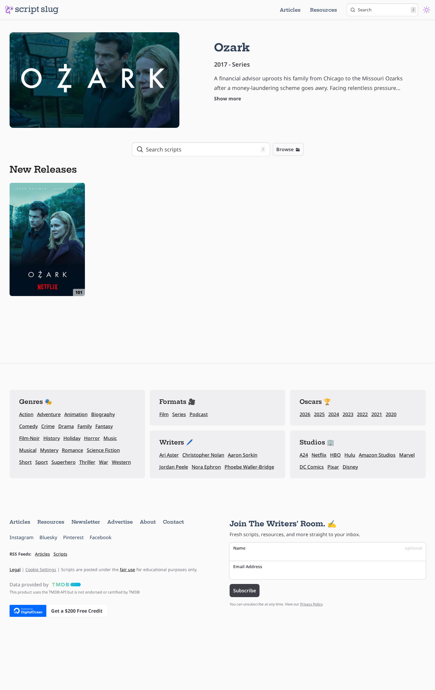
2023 (348, 414)
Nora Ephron (206, 467)
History (51, 438)
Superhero (63, 462)
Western (121, 462)
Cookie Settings (40, 569)
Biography (103, 414)
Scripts (60, 554)
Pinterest (73, 537)
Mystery (49, 450)
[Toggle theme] (426, 9)
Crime (48, 426)
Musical (27, 450)
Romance (72, 450)
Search (386, 10)
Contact (173, 522)
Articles (290, 10)
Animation (76, 414)
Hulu (349, 455)
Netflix (319, 455)
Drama (66, 426)
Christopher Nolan (203, 455)
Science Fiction (103, 450)
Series (179, 414)
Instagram (21, 537)
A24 (304, 455)
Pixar (333, 467)
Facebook (101, 537)
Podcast (199, 414)
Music (110, 438)
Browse (285, 149)
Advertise (120, 522)
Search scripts (205, 149)
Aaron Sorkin (242, 455)
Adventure (49, 414)
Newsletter (85, 522)
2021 (376, 414)
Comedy (28, 426)
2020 (391, 414)
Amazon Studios (377, 455)
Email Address (247, 566)
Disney (350, 467)
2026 (305, 414)
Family (84, 426)
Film (164, 414)
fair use (127, 569)
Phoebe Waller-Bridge (249, 467)
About (148, 522)
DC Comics (312, 467)
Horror (92, 438)
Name (327, 548)
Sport (41, 462)
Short (25, 462)
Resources (323, 10)
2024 (333, 414)
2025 (319, 414)
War (103, 462)
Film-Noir (29, 438)
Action (26, 414)
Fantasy (104, 426)
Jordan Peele (173, 467)
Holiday (71, 438)
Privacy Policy (311, 604)
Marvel (407, 455)
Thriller (87, 462)
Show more (227, 98)
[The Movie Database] (65, 584)
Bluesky (48, 537)
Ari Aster (169, 455)
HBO (335, 455)
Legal (15, 569)
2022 (362, 414)
